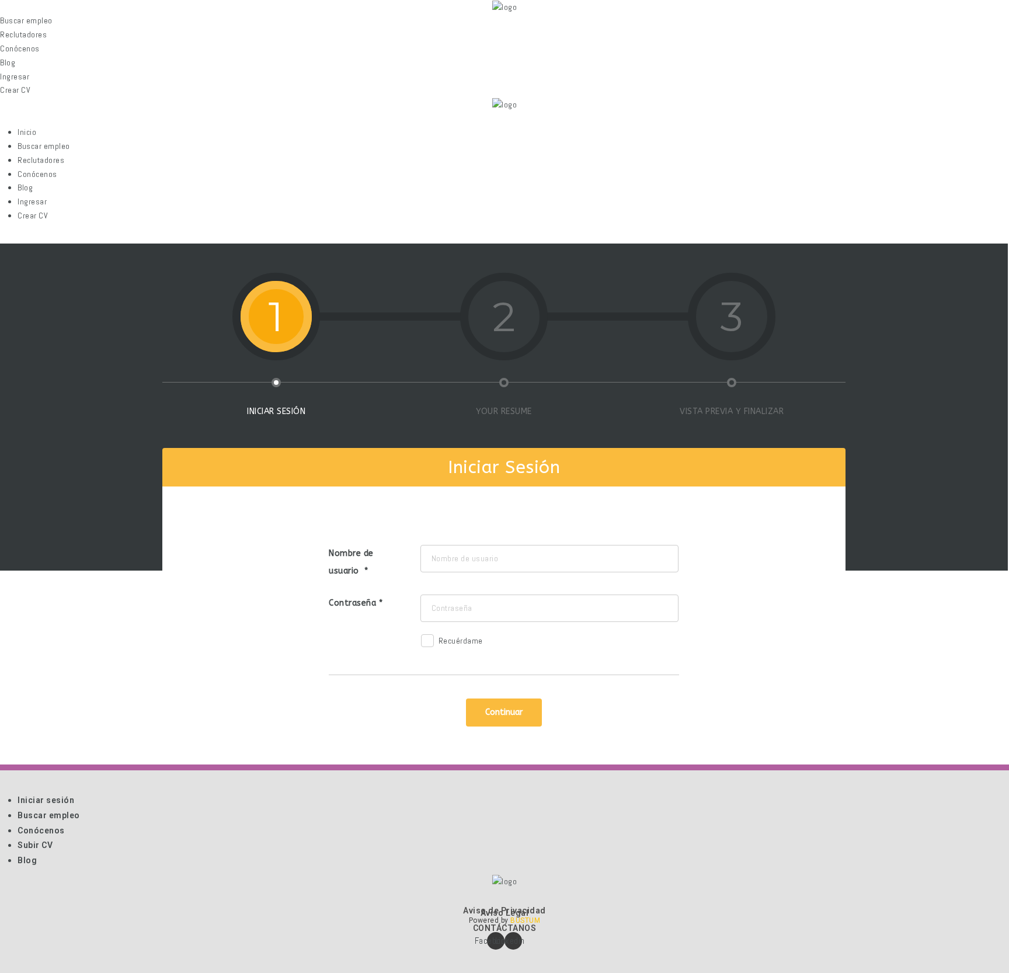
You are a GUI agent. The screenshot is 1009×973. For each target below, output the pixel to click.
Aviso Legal (505, 913)
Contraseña (352, 603)
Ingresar (32, 201)
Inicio (27, 132)
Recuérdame (461, 640)
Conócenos (37, 174)
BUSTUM (525, 920)
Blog (25, 187)
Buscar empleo (44, 146)
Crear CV (33, 215)
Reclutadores (41, 160)
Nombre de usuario (351, 562)
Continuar (504, 712)
